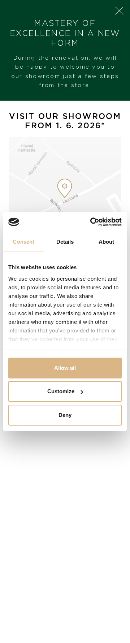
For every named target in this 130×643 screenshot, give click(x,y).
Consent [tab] (23, 242)
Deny (65, 415)
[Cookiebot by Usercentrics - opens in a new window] (92, 222)
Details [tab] (65, 242)
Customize (60, 391)
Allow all (65, 368)
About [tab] (106, 242)
